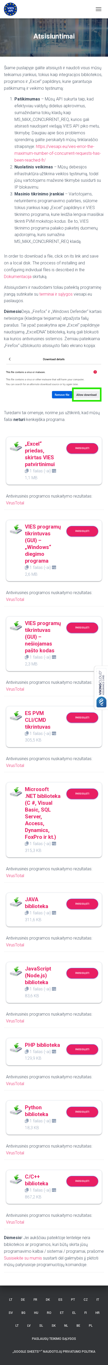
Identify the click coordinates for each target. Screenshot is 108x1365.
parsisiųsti (82, 448)
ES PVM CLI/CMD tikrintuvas (38, 720)
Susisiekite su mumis (23, 1258)
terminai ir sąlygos (56, 294)
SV (11, 1313)
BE (78, 1325)
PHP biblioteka (42, 1045)
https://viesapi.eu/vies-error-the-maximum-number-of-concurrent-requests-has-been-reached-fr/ (57, 153)
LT (10, 1300)
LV (29, 1325)
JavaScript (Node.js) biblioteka (38, 975)
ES (60, 1300)
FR (35, 1300)
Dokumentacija (17, 276)
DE (23, 1300)
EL (74, 1313)
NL (66, 1325)
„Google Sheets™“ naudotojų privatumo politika (54, 1351)
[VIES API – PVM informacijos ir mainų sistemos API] (12, 9)
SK (54, 1325)
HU (36, 1313)
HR (97, 1313)
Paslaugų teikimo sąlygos (54, 1339)
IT (97, 1300)
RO (49, 1313)
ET (62, 1313)
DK (48, 1300)
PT (73, 1300)
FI (85, 1313)
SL (41, 1325)
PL (91, 1325)
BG (23, 1313)
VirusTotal (15, 502)
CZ (86, 1300)
